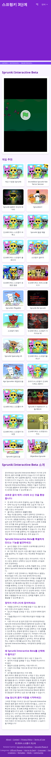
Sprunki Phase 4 (41, 747)
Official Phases (16, 750)
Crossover (42, 750)
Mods (29, 753)
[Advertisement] (25, 35)
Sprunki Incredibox (25, 747)
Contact (16, 739)
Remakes (21, 753)
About (8, 739)
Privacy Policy (26, 739)
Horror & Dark (30, 750)
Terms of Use (39, 739)
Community (38, 753)
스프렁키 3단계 (14, 4)
